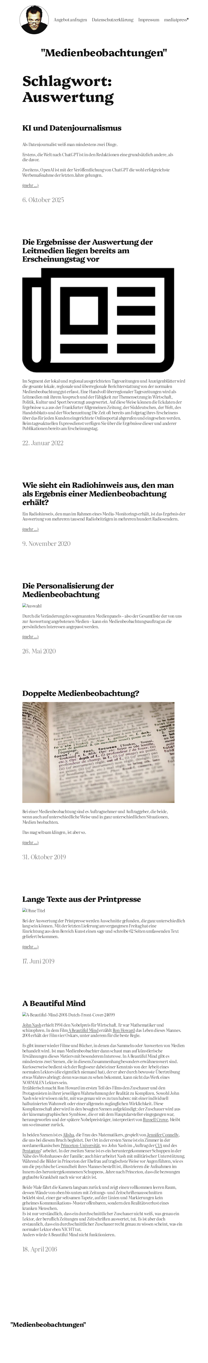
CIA (158, 1145)
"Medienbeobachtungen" (104, 52)
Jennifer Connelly (163, 1135)
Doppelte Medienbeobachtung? (80, 693)
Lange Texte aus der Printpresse (81, 898)
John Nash (31, 1025)
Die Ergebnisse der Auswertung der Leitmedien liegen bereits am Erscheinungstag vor (87, 250)
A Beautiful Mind (54, 1003)
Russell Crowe (155, 1119)
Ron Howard (124, 1030)
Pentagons (31, 1150)
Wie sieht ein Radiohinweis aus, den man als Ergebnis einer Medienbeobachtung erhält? (98, 493)
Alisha (68, 1135)
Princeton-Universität (80, 1145)
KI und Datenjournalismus (72, 127)
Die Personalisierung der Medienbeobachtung (68, 589)
